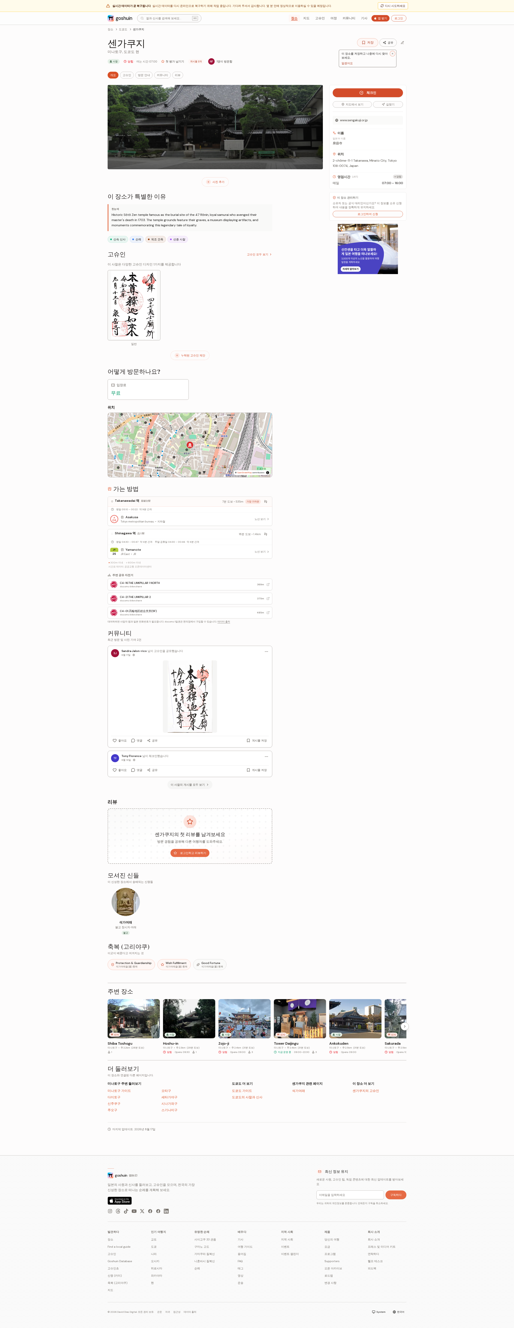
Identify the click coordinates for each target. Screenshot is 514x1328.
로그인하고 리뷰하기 (193, 853)
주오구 (112, 1110)
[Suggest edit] (402, 43)
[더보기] (266, 651)
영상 (240, 1275)
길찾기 (390, 104)
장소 (294, 18)
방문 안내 (144, 75)
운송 (240, 1283)
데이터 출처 (223, 621)
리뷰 (178, 75)
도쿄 (154, 1246)
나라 (154, 1254)
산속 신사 (119, 239)
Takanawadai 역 (127, 501)
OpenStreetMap (244, 472)
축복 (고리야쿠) (117, 1283)
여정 (333, 18)
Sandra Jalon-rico (134, 651)
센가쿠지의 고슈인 (366, 1091)
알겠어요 (347, 63)
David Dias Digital (127, 1312)
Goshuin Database (120, 1261)
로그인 (399, 18)
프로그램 (330, 1254)
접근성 (177, 1312)
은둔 (159, 1312)
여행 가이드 (245, 1246)
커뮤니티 (349, 18)
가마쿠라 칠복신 (204, 1254)
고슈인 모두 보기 (257, 254)
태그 (240, 1268)
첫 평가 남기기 (175, 61)
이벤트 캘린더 (290, 1254)
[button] (190, 445)
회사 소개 (374, 1239)
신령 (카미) (115, 1275)
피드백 (372, 1268)
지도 (306, 18)
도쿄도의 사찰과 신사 (247, 1097)
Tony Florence (131, 756)
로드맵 (328, 1275)
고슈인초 (113, 1268)
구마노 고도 (201, 1246)
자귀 (167, 1312)
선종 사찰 (179, 239)
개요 (113, 75)
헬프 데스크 (375, 1261)
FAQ (240, 1261)
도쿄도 (123, 29)
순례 (138, 239)
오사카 (155, 1261)
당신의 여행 (331, 1239)
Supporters (332, 1261)
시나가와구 (169, 1104)
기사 (364, 18)
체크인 (371, 93)
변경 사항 (330, 1283)
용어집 (242, 1254)
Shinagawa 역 (125, 533)
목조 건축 (157, 239)
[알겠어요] (392, 53)
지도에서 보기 (354, 104)
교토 (154, 1239)
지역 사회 (287, 1239)
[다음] (405, 1026)
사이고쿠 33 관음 (205, 1239)
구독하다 (396, 1195)
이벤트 (285, 1246)
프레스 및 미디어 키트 (382, 1246)
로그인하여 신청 (368, 214)
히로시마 (156, 1268)
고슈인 (320, 18)
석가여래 (298, 1091)
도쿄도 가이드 (242, 1091)
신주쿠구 (114, 1104)
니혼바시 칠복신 (204, 1261)
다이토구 (114, 1097)
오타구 (166, 1091)
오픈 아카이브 (333, 1268)
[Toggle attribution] (267, 472)
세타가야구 (169, 1097)
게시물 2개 (196, 61)
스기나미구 (169, 1110)
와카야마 (156, 1275)
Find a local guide (119, 1246)
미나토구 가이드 (119, 1091)
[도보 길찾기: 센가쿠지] (265, 501)
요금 (327, 1246)
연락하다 (373, 1254)
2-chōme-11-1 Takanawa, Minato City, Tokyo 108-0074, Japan (365, 163)
